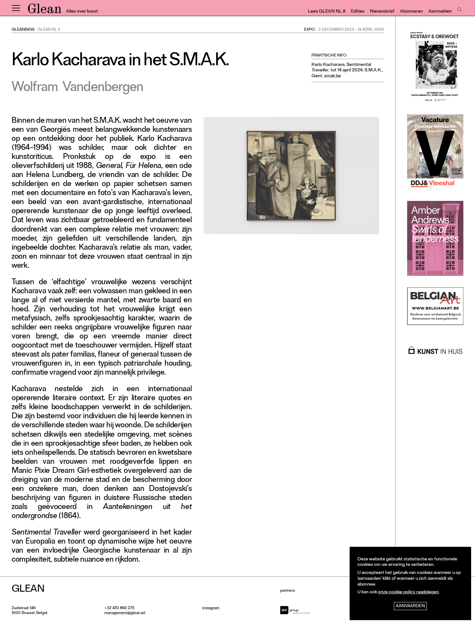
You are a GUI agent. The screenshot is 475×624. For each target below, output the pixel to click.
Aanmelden (440, 12)
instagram (210, 608)
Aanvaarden (410, 606)
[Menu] (16, 8)
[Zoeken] (459, 8)
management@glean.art (124, 613)
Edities (357, 12)
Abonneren (411, 12)
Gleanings (23, 30)
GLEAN (44, 11)
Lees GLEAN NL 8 (326, 12)
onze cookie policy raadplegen (408, 592)
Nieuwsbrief (382, 12)
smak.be (332, 76)
